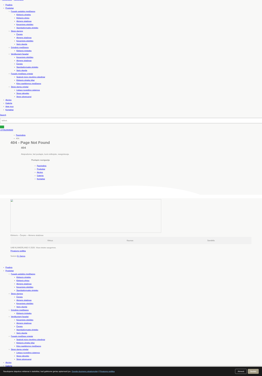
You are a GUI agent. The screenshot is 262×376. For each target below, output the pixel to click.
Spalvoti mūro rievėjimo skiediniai (30, 77)
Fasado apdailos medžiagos (23, 11)
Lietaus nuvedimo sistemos (28, 90)
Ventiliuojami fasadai (20, 54)
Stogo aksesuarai (23, 97)
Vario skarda (21, 44)
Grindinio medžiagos (20, 47)
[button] (3, 115)
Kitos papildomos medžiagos (28, 83)
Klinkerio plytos (22, 18)
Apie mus (9, 106)
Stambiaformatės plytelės (27, 28)
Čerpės (19, 34)
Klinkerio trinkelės (24, 51)
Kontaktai (9, 110)
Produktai (9, 8)
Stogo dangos (17, 31)
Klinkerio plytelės (23, 15)
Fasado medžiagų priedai (22, 74)
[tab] (50, 240)
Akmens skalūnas (24, 21)
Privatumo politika (18, 251)
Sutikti (253, 371)
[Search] (2, 127)
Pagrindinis (41, 166)
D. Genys (21, 256)
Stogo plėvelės (22, 93)
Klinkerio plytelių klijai (25, 80)
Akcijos (8, 100)
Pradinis (8, 5)
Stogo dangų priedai (19, 87)
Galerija (8, 103)
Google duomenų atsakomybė (85, 371)
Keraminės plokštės (24, 24)
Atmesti (241, 371)
